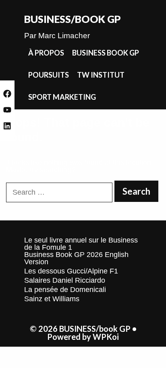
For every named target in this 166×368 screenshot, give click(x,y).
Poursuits (48, 74)
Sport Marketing (62, 97)
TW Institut (100, 74)
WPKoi (106, 336)
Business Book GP (105, 52)
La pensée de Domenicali (65, 290)
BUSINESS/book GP (72, 19)
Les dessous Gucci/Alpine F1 (71, 271)
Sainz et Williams (51, 299)
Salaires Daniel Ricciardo (64, 280)
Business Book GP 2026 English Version (76, 258)
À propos (46, 52)
